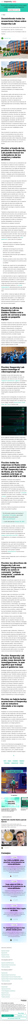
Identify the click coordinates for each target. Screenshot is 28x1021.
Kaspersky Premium (5, 954)
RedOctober (17, 402)
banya (4, 14)
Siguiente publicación (7, 816)
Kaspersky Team (7, 38)
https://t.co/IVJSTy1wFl (9, 519)
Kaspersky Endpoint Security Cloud (8, 964)
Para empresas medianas (6, 969)
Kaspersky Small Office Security (7, 962)
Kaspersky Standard (5, 950)
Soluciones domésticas (6, 947)
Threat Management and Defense (8, 990)
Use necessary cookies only (14, 1018)
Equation (22, 760)
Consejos (15, 857)
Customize (19, 1015)
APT (5, 760)
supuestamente (12, 551)
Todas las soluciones (5, 956)
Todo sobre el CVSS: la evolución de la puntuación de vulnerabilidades (14, 886)
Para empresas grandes (6, 983)
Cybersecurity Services (6, 988)
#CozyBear (13, 515)
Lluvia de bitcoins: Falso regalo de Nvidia (14, 909)
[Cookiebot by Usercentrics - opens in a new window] (21, 1000)
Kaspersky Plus (4, 952)
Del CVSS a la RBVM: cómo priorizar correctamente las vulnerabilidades (14, 862)
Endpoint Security (5, 992)
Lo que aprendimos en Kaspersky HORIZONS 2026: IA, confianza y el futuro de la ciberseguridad (9, 810)
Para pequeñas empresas (7, 959)
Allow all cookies (7, 1015)
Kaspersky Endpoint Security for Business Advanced (11, 978)
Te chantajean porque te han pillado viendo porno (14, 929)
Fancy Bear (7, 763)
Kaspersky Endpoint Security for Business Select (11, 976)
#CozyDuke (6, 515)
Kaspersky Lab (15, 763)
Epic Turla (7, 404)
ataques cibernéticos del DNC (9, 535)
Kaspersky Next (4, 972)
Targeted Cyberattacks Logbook (10, 380)
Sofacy (4, 496)
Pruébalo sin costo (14, 10)
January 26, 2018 (19, 521)
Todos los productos (5, 966)
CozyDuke (24, 492)
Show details (21, 1013)
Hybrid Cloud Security (5, 994)
